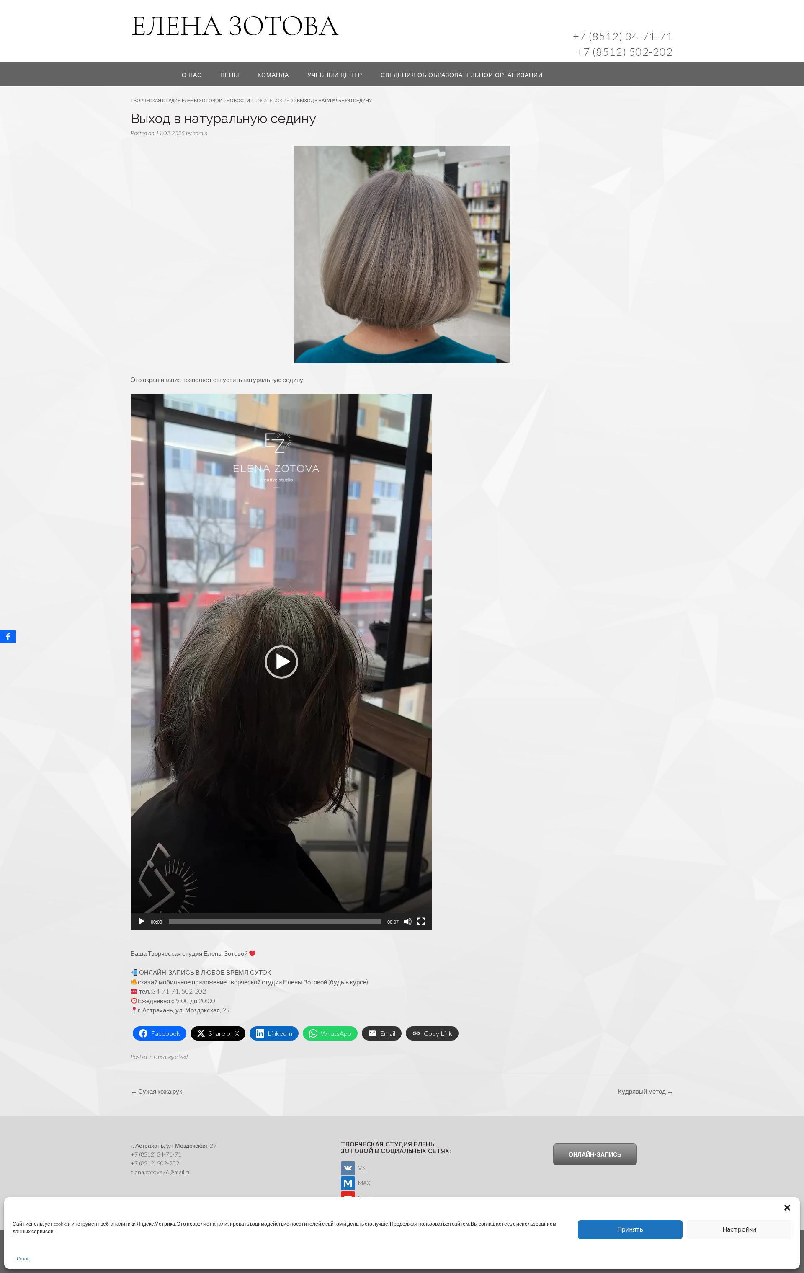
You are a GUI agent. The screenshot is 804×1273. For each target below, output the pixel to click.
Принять (630, 1229)
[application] (281, 662)
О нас (23, 1258)
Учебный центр (334, 74)
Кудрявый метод (645, 1091)
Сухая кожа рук (156, 1091)
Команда (273, 74)
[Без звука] (408, 921)
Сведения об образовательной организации (462, 74)
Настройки (739, 1229)
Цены (229, 74)
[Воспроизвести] (141, 921)
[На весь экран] (421, 921)
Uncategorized (171, 1056)
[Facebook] (8, 636)
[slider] (275, 921)
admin (200, 133)
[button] (787, 1207)
